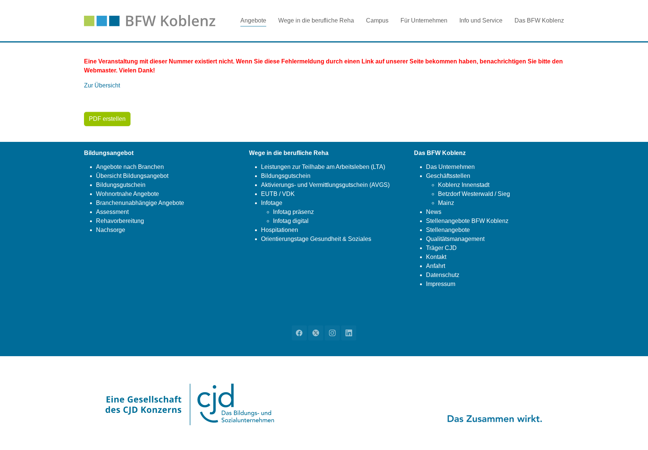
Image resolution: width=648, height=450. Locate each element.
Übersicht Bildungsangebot (132, 176)
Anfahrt (435, 266)
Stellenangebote (448, 230)
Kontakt (436, 257)
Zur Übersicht (102, 85)
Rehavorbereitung (120, 221)
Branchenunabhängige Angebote (140, 203)
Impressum (440, 284)
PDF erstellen (107, 119)
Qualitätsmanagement (455, 239)
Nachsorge (110, 230)
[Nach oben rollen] (631, 433)
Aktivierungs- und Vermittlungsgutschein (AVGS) (325, 185)
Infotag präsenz (293, 212)
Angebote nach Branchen (130, 167)
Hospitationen (279, 230)
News (433, 212)
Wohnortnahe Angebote (127, 194)
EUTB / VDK (278, 194)
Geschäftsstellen (448, 176)
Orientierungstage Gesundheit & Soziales (316, 239)
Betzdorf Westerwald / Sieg (474, 194)
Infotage (271, 203)
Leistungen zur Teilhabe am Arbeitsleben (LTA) (323, 167)
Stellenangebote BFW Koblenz (467, 221)
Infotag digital (291, 221)
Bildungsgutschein (121, 185)
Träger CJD (441, 248)
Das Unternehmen (450, 167)
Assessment (112, 212)
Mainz (446, 203)
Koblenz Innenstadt (463, 185)
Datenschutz (442, 275)
